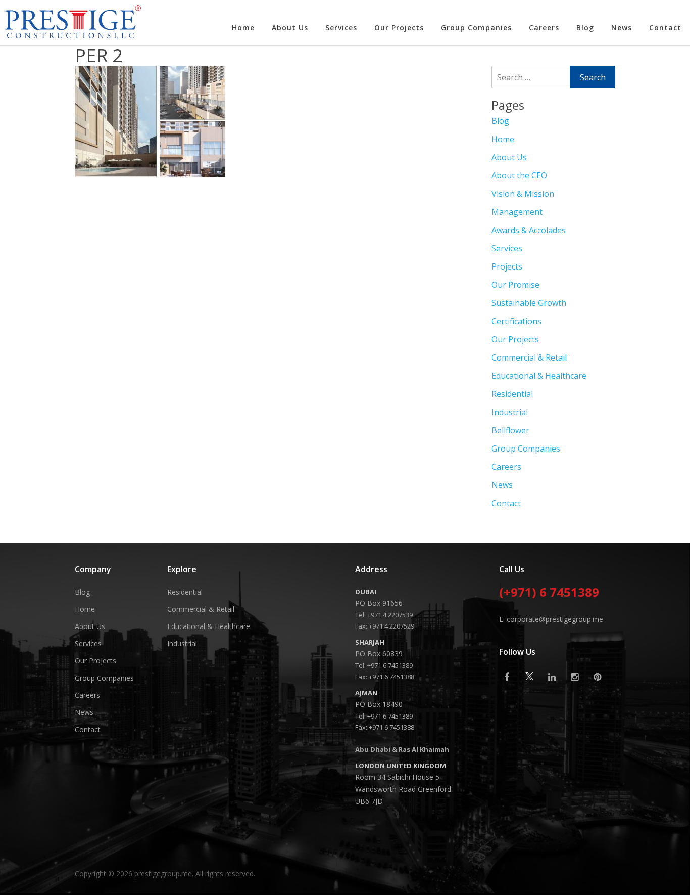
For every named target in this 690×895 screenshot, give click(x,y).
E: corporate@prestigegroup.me (551, 619)
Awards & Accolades (528, 230)
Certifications (516, 321)
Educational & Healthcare (538, 375)
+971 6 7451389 (390, 665)
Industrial (509, 412)
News (621, 27)
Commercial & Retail (529, 357)
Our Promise (515, 284)
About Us (290, 27)
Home (243, 27)
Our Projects (399, 27)
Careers (544, 27)
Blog (585, 27)
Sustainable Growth (528, 302)
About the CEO (519, 175)
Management (517, 211)
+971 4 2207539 (390, 614)
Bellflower (510, 430)
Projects (506, 266)
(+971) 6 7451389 (549, 593)
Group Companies (476, 27)
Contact (665, 27)
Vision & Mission (522, 193)
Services (341, 27)
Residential (512, 393)
